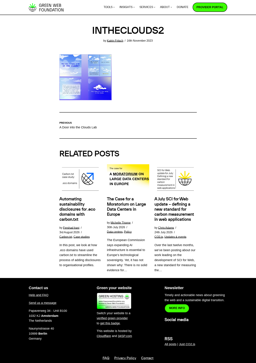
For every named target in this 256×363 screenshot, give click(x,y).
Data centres (115, 231)
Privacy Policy (125, 358)
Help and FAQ (38, 295)
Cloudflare (104, 336)
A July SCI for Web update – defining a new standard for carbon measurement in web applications (174, 209)
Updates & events (175, 236)
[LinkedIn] (167, 327)
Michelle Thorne (121, 222)
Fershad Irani (71, 227)
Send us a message (42, 303)
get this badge (110, 323)
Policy (128, 231)
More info (177, 308)
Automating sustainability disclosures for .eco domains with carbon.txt (77, 209)
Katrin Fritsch (115, 40)
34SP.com (125, 336)
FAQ (106, 358)
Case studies (81, 236)
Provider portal (209, 7)
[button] (114, 7)
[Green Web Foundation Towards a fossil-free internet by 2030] (46, 7)
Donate (182, 7)
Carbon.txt (65, 236)
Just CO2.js (187, 344)
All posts (170, 344)
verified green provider (112, 318)
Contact (147, 358)
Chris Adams (166, 227)
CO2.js (158, 236)
